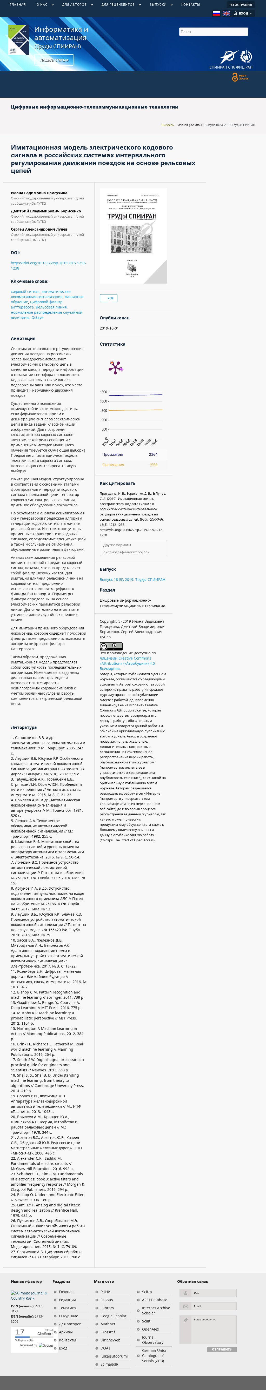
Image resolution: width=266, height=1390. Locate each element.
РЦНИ (106, 1291)
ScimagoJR (109, 1364)
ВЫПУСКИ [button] (155, 5)
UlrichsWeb (111, 1340)
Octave (37, 317)
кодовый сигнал (25, 291)
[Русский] (216, 13)
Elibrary (107, 1307)
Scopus (107, 1299)
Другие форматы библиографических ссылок (126, 548)
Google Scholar (114, 1315)
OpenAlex (150, 1329)
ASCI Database (154, 1299)
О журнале (68, 1315)
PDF (110, 298)
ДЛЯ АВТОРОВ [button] (72, 5)
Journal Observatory (152, 1340)
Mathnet (108, 1323)
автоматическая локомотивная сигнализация (41, 294)
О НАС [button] (39, 5)
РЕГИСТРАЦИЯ (240, 5)
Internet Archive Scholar (156, 1310)
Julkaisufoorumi (114, 1356)
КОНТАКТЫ (190, 4)
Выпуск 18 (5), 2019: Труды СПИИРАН (230, 125)
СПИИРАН (218, 67)
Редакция (67, 1299)
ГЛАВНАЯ (18, 4)
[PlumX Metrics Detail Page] (115, 367)
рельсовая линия (51, 307)
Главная (182, 125)
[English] (226, 13)
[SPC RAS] (246, 57)
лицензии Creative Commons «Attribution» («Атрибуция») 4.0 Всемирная (127, 663)
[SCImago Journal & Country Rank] (29, 1295)
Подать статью (54, 59)
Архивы (196, 125)
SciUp (147, 1291)
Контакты (67, 1340)
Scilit (146, 1321)
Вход (63, 1348)
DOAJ (105, 1348)
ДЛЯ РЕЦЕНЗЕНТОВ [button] (115, 5)
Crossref (108, 1331)
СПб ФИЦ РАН (240, 67)
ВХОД (243, 13)
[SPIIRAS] (229, 55)
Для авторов (70, 1323)
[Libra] (18, 40)
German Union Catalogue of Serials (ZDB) (155, 1355)
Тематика (67, 1307)
